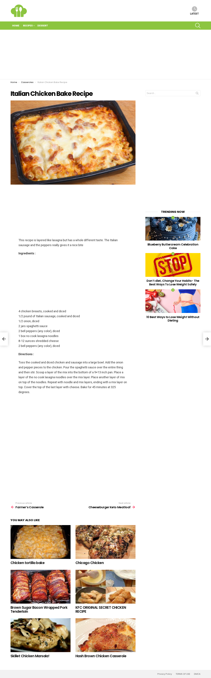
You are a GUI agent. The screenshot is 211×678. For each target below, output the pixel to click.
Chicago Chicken (89, 562)
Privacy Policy (164, 674)
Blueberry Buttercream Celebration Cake (173, 246)
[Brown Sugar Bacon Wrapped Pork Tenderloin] (41, 587)
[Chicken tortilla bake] (41, 542)
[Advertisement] (105, 54)
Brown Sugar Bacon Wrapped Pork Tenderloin (39, 609)
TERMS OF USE (183, 674)
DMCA (197, 674)
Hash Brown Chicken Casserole (100, 656)
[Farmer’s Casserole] (4, 339)
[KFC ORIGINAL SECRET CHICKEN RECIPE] (105, 587)
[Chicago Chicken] (105, 542)
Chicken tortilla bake (28, 562)
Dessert (42, 25)
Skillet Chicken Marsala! (30, 656)
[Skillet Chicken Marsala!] (41, 635)
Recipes (28, 25)
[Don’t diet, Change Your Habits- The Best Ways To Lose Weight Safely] (172, 265)
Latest (194, 13)
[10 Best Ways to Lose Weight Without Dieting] (172, 301)
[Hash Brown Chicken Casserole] (105, 635)
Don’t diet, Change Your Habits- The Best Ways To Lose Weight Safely (173, 282)
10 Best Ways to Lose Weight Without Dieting (172, 319)
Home (15, 25)
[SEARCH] (197, 25)
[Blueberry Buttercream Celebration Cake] (172, 229)
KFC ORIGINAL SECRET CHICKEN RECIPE (100, 609)
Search (197, 93)
